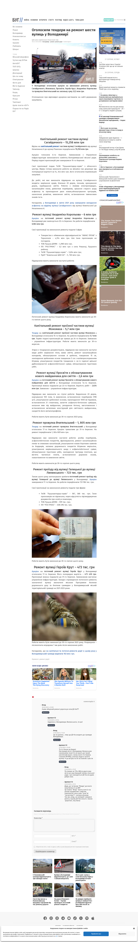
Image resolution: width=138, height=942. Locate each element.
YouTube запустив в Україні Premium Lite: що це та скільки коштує (111, 66)
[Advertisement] (69, 7)
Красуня (16, 96)
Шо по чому (18, 76)
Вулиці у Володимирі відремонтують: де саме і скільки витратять (63, 876)
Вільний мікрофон (21, 57)
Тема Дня (79, 20)
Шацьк (16, 49)
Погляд (58, 20)
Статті (51, 20)
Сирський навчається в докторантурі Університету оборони (109, 79)
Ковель (16, 40)
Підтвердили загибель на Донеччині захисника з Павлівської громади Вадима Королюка (110, 158)
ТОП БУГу (17, 67)
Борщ (15, 92)
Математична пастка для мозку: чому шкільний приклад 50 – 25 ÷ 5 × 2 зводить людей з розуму (111, 108)
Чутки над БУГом (20, 60)
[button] (134, 928)
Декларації (17, 73)
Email (74, 841)
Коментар (38, 818)
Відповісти (46, 712)
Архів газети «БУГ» (21, 105)
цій (56, 936)
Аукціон (35, 218)
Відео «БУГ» (68, 20)
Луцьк (15, 30)
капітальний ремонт (49, 146)
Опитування (18, 79)
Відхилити (122, 934)
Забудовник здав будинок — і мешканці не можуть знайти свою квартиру (110, 140)
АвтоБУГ (16, 63)
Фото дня (17, 83)
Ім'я (74, 836)
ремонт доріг (58, 41)
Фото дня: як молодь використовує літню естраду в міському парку (111, 130)
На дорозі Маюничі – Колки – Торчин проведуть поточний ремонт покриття (62, 901)
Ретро (15, 99)
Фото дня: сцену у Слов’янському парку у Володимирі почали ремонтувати (84, 877)
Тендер (35, 333)
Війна (26, 20)
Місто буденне (19, 86)
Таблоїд (16, 89)
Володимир (18, 33)
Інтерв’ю (43, 20)
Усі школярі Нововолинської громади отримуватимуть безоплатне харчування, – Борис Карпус (112, 119)
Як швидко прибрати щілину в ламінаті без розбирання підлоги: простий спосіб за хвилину (84, 902)
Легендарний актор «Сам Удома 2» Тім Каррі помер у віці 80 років (112, 149)
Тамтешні (17, 102)
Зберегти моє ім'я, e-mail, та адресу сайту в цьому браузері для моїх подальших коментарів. (62, 847)
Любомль (17, 46)
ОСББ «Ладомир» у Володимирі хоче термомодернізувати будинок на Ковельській (111, 188)
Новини (34, 20)
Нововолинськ (19, 36)
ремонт (52, 41)
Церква (16, 70)
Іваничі (16, 43)
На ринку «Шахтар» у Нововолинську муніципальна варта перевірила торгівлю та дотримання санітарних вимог (111, 98)
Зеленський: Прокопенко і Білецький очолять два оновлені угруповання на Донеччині (111, 179)
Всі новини (17, 27)
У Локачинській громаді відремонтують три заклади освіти (42, 876)
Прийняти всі (96, 934)
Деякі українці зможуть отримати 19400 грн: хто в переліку (112, 88)
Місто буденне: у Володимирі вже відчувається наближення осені (111, 169)
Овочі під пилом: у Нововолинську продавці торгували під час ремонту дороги (42, 901)
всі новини (112, 195)
